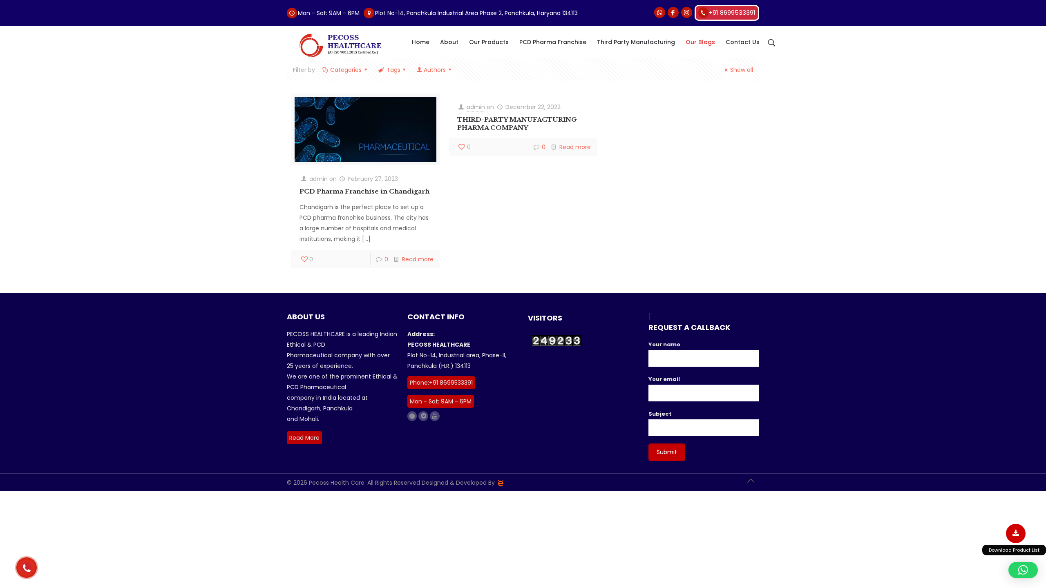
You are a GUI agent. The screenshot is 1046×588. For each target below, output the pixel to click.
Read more (418, 259)
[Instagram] (686, 12)
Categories (346, 70)
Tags (393, 70)
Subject (660, 414)
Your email (664, 379)
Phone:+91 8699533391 (441, 383)
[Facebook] (673, 12)
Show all (741, 70)
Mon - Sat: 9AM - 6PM (441, 401)
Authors (435, 70)
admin (318, 179)
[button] (1023, 570)
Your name (664, 344)
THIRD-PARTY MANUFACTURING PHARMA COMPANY (517, 123)
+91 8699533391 (732, 12)
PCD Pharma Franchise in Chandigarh (364, 191)
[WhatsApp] (659, 12)
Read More (304, 438)
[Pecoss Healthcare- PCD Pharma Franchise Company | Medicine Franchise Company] (339, 45)
